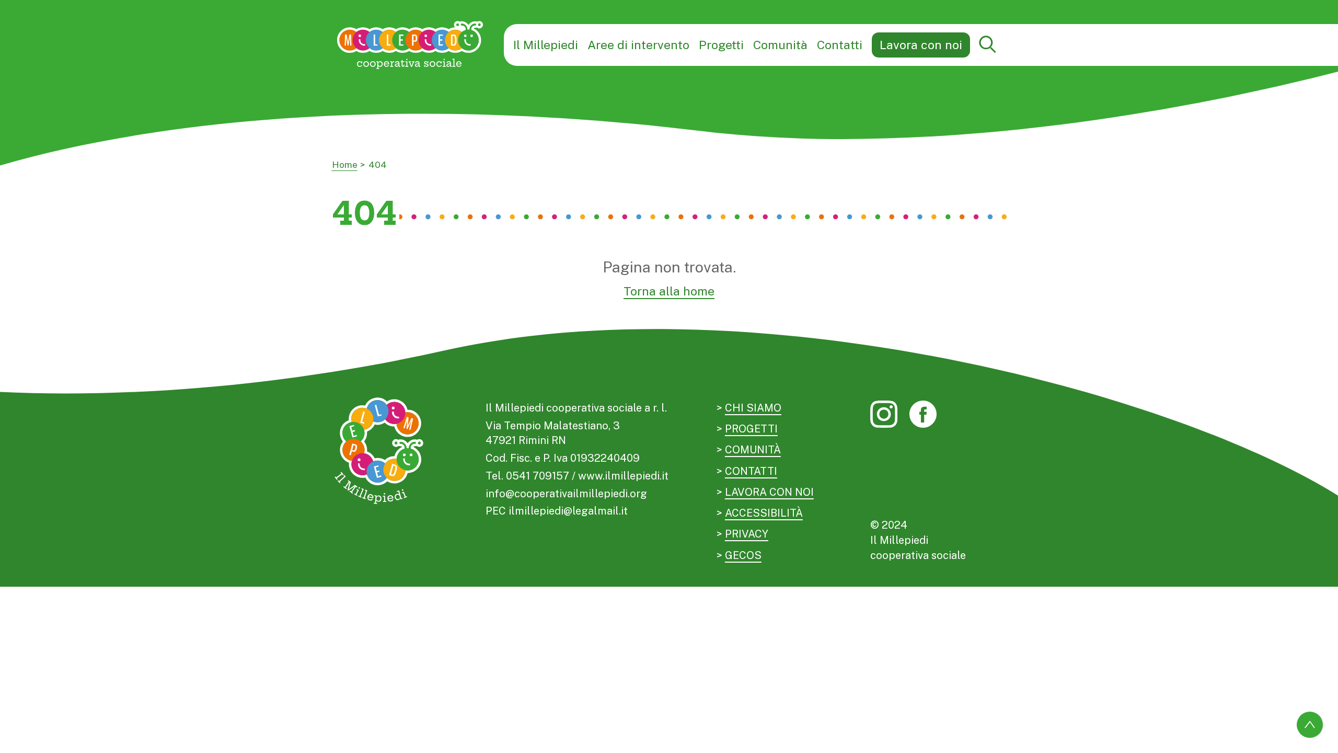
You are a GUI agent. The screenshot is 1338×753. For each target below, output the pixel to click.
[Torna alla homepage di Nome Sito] (410, 44)
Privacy (746, 534)
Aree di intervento (638, 45)
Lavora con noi (921, 45)
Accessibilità (764, 513)
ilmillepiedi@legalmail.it (568, 511)
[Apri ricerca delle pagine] (988, 45)
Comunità (780, 45)
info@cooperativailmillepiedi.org (566, 493)
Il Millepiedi (545, 45)
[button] (988, 45)
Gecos (743, 555)
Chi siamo (753, 408)
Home (344, 164)
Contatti (839, 45)
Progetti (721, 45)
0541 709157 (537, 476)
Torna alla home (669, 291)
